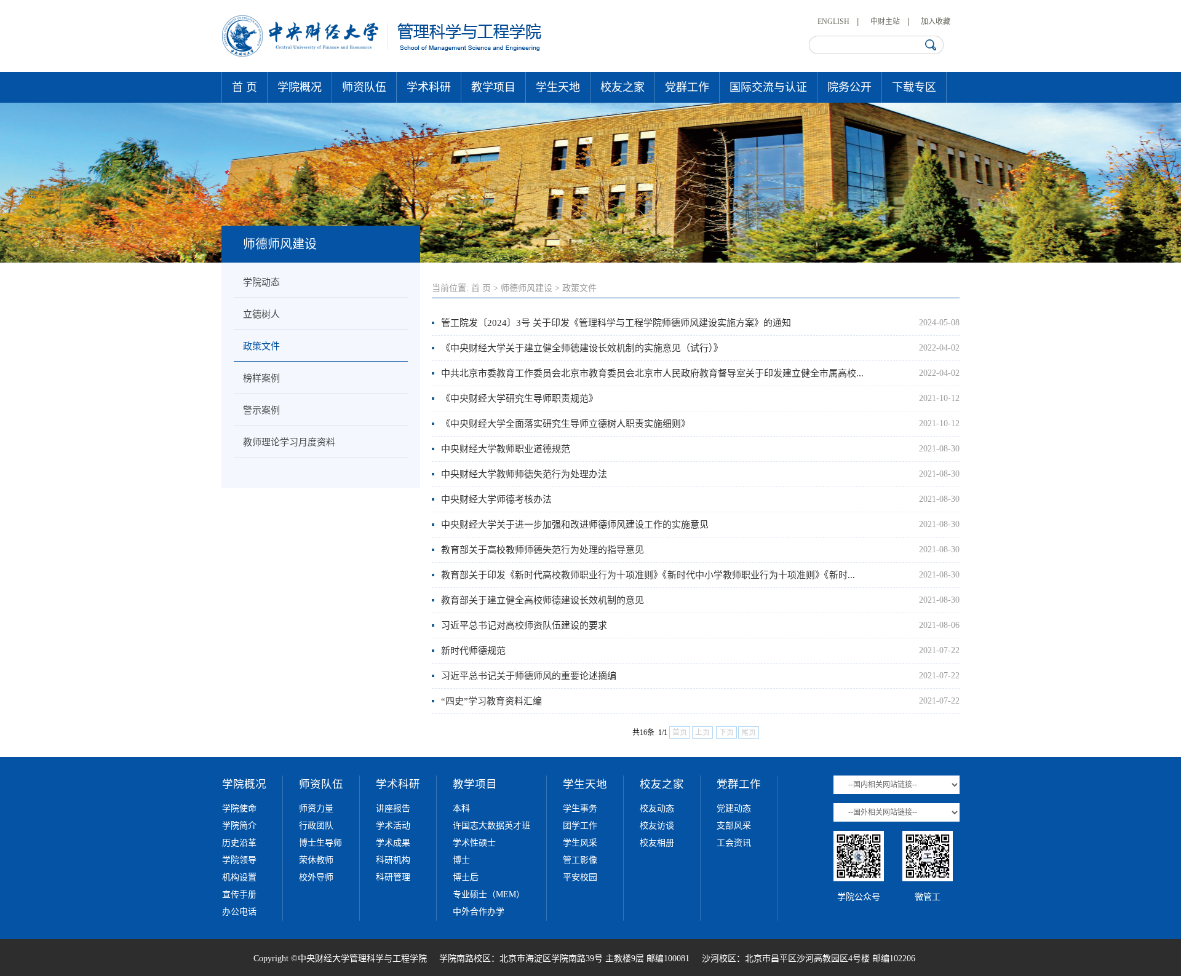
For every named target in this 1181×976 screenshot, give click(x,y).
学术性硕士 (474, 842)
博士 (461, 860)
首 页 (244, 87)
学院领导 (239, 860)
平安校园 (580, 877)
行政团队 (316, 825)
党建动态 (734, 808)
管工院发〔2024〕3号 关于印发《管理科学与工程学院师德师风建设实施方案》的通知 (616, 323)
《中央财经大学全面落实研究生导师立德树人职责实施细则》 (565, 424)
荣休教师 (316, 860)
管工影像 (580, 860)
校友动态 (657, 808)
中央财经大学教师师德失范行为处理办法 (524, 474)
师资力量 (316, 808)
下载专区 (914, 87)
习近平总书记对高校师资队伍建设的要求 (524, 625)
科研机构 (393, 860)
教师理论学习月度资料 (289, 442)
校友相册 (657, 842)
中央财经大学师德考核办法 (496, 499)
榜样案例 (261, 378)
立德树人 (261, 314)
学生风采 (580, 842)
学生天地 (558, 87)
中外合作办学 (478, 911)
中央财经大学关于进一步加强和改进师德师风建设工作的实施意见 (575, 525)
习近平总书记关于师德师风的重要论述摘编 (528, 676)
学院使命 (239, 808)
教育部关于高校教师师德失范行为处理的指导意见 (542, 550)
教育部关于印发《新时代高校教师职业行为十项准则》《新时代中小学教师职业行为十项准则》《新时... (648, 575)
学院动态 (261, 282)
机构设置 (239, 877)
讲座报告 (393, 808)
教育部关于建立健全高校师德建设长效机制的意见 (542, 600)
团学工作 (580, 825)
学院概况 (299, 87)
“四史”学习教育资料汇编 (491, 701)
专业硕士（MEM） (489, 894)
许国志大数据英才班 (491, 825)
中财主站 (885, 21)
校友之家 (622, 87)
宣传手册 (239, 894)
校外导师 (316, 877)
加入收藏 (935, 21)
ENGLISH (833, 21)
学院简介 (239, 825)
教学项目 (493, 87)
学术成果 (393, 842)
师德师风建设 (526, 288)
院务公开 (849, 87)
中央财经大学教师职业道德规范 (505, 449)
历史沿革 (239, 842)
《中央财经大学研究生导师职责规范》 (519, 398)
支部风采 (734, 825)
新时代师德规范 (473, 651)
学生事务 (580, 808)
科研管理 (393, 877)
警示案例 (261, 410)
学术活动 (393, 825)
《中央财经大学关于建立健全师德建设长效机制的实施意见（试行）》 (582, 348)
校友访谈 (657, 825)
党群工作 (687, 87)
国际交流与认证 (768, 87)
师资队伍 (364, 87)
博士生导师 (320, 842)
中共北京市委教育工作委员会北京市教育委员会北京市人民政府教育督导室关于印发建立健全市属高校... (652, 373)
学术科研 (429, 87)
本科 (461, 808)
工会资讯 (734, 842)
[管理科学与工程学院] (382, 54)
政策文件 (261, 346)
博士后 (466, 877)
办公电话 (239, 911)
